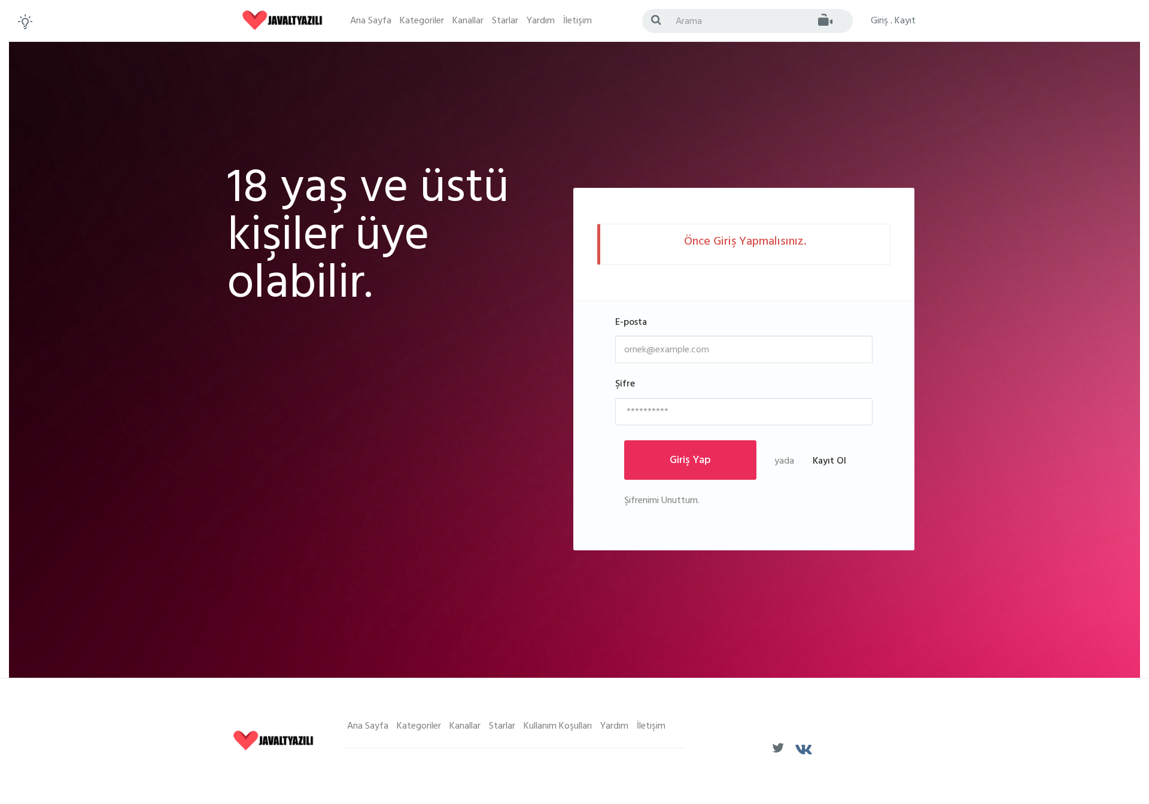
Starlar (505, 22)
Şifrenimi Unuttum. (662, 501)
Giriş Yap (690, 461)
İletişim (577, 22)
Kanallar (468, 22)
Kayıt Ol (829, 462)
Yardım (541, 22)
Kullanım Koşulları (558, 727)
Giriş (879, 22)
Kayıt (905, 22)
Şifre (625, 385)
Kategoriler (422, 22)
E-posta (631, 323)
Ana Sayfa (370, 22)
